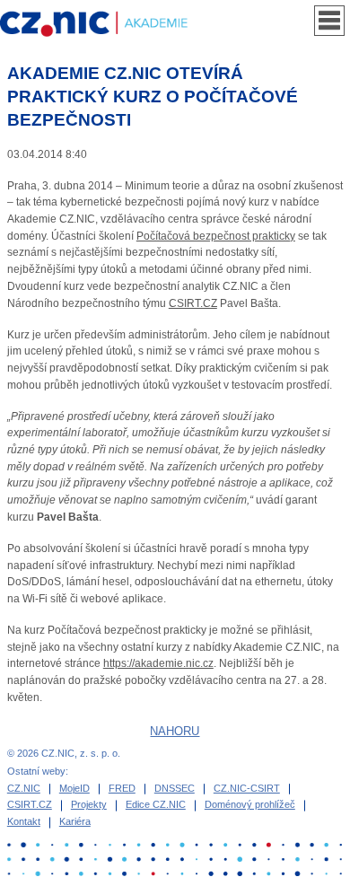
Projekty (89, 804)
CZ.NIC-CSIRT (247, 788)
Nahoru (174, 731)
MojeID (74, 788)
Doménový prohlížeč (250, 804)
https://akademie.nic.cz (158, 663)
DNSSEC (174, 788)
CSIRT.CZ (193, 303)
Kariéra (75, 821)
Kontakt (23, 821)
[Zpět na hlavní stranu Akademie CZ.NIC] (106, 24)
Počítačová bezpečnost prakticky (215, 236)
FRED (122, 788)
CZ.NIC (23, 788)
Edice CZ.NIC (156, 804)
